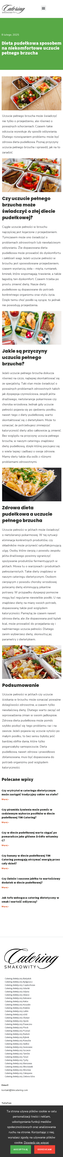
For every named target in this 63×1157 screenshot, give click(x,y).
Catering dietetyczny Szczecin (18, 1050)
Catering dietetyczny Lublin (16, 1011)
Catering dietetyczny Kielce (16, 1001)
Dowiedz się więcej (36, 1143)
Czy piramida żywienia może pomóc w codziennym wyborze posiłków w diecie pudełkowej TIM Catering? (28, 813)
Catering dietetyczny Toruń (16, 1056)
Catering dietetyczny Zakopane (18, 1073)
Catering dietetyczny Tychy (16, 1060)
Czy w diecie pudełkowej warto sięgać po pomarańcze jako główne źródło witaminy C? (30, 836)
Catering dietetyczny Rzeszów (18, 1040)
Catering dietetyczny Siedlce (17, 1043)
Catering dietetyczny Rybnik (17, 1037)
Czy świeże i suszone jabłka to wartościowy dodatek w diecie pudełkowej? (31, 880)
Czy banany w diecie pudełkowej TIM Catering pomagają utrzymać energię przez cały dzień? (31, 859)
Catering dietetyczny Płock (16, 1027)
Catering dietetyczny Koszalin (18, 1004)
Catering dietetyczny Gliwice (17, 994)
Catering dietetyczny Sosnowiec (18, 1047)
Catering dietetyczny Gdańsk (17, 988)
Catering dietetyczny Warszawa (18, 1063)
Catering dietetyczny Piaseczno (18, 1024)
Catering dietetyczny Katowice (18, 998)
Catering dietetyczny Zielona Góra (20, 1076)
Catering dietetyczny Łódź (16, 1014)
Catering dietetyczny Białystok (18, 978)
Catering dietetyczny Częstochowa (20, 985)
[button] (43, 8)
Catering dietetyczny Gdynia (17, 991)
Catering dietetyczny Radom (17, 1034)
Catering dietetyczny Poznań (17, 1030)
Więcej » (5, 799)
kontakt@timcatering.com (15, 1090)
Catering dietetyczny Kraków (17, 1008)
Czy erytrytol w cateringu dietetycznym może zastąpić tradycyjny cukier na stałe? (30, 792)
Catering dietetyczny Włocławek (19, 1066)
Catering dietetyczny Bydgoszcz (18, 981)
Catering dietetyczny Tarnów (17, 1053)
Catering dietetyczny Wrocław (18, 1070)
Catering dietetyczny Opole (16, 1021)
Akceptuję (21, 1149)
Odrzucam (44, 1149)
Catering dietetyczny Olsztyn (17, 1017)
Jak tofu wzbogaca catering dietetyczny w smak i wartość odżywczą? (30, 899)
